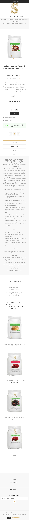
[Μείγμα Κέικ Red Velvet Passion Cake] (14, 364)
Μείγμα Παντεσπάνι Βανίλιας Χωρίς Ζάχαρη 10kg (14, 344)
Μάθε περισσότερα (16, 517)
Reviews (15, 150)
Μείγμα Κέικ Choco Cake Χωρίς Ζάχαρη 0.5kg (14, 417)
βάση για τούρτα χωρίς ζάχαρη (13, 292)
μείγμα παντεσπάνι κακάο (13, 295)
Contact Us (14, 154)
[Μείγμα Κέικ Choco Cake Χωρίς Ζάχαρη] (14, 401)
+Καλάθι (14, 113)
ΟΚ (9, 517)
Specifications (14, 146)
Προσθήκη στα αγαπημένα (10, 117)
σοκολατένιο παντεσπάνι (14, 297)
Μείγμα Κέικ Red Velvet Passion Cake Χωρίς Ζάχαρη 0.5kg (14, 454)
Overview (14, 142)
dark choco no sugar (13, 293)
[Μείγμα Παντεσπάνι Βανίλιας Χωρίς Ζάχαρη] (14, 327)
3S (18, 74)
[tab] (14, 142)
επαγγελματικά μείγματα (13, 286)
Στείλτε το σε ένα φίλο (9, 120)
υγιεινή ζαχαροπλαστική (13, 289)
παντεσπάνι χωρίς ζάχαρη (13, 290)
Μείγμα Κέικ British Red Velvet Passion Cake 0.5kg (15, 380)
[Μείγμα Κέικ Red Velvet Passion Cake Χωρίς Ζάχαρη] (14, 437)
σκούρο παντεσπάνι (13, 287)
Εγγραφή (14, 501)
